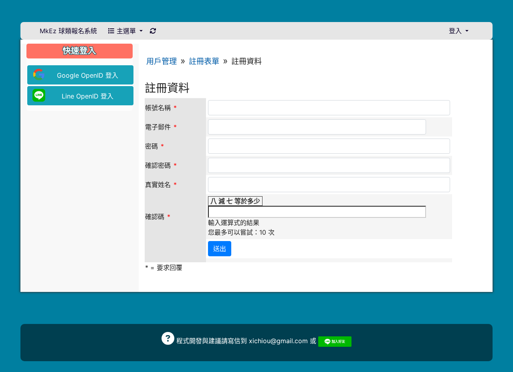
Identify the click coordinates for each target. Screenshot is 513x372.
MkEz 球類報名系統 (68, 31)
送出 (219, 249)
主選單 (126, 31)
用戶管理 (161, 61)
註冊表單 (204, 61)
